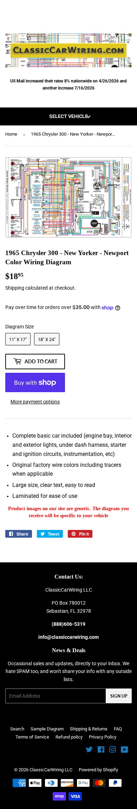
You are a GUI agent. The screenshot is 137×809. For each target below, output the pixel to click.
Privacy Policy (102, 737)
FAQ (118, 728)
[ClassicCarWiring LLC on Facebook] (101, 750)
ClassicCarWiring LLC (51, 769)
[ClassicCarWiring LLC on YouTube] (124, 750)
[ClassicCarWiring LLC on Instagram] (112, 750)
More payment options (35, 401)
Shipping (14, 288)
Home (11, 134)
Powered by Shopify (98, 769)
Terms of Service (32, 737)
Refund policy (69, 737)
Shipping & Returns (88, 728)
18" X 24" (47, 339)
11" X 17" (18, 339)
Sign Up (118, 696)
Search (17, 728)
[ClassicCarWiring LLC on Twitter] (89, 750)
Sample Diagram (47, 728)
